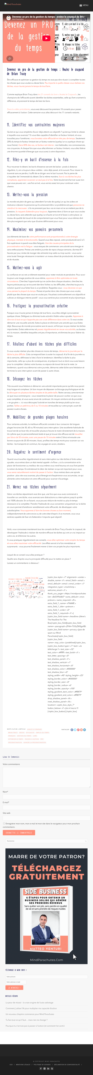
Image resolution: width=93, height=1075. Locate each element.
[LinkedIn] (48, 1068)
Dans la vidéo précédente (18, 109)
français (11, 736)
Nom (5, 792)
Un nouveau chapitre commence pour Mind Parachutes (30, 1014)
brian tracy (13, 732)
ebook (21, 732)
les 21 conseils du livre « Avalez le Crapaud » (57, 95)
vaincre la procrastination (35, 742)
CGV (11, 1064)
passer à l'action (32, 739)
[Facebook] (40, 1068)
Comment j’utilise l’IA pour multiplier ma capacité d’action (31, 1009)
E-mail (6, 803)
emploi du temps (42, 732)
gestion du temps (24, 736)
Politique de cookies (42, 1064)
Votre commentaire (11, 764)
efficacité (30, 732)
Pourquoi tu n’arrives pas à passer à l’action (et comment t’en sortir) (35, 1026)
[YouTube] (52, 1068)
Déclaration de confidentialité (67, 1064)
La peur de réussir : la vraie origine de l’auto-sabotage (29, 1003)
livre (35, 736)
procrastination (15, 742)
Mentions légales (23, 1064)
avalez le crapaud (34, 729)
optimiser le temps (15, 739)
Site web (6, 813)
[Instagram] (44, 1068)
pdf (42, 739)
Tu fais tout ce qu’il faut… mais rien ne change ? (26, 1020)
